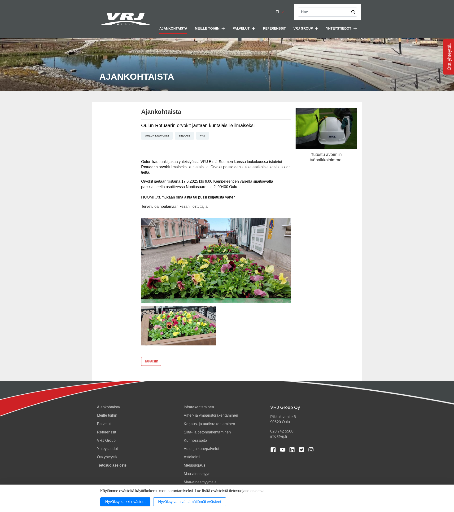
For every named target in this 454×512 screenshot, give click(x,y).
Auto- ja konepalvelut (201, 449)
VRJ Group (106, 440)
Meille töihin (107, 415)
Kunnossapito (195, 440)
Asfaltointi (192, 457)
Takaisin (151, 361)
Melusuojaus (194, 465)
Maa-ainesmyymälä (200, 482)
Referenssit (274, 28)
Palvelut (104, 424)
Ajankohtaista (173, 28)
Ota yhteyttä (107, 457)
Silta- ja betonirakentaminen (207, 432)
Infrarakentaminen (199, 407)
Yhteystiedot (107, 449)
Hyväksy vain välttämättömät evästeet (189, 502)
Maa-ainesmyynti (198, 474)
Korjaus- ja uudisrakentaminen (209, 424)
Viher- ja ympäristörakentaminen (211, 415)
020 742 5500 (281, 431)
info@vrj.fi (278, 436)
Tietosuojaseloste (112, 465)
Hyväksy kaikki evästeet (125, 502)
